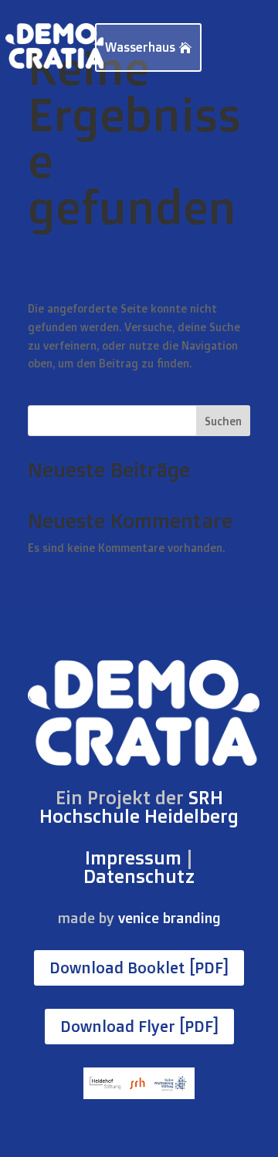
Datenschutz (139, 876)
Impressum (133, 857)
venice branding (169, 917)
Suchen (223, 421)
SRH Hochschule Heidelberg (139, 806)
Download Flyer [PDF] (139, 1026)
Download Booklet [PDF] (139, 967)
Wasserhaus (140, 47)
